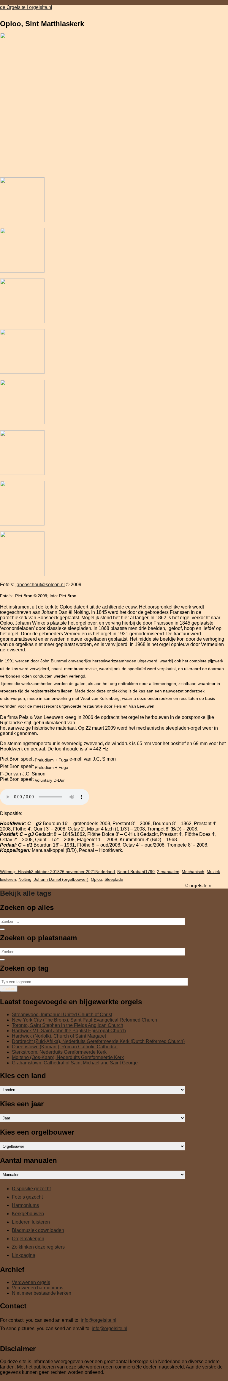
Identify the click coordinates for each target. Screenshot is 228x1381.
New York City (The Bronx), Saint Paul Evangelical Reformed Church (84, 1019)
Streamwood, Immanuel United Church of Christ (62, 1014)
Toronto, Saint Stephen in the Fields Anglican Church (67, 1025)
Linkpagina (23, 1255)
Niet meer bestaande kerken (41, 1293)
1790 (150, 871)
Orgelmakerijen (28, 1238)
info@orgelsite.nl (98, 1320)
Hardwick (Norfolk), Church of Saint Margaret (59, 1036)
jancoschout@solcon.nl (40, 584)
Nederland (105, 871)
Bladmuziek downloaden (38, 1230)
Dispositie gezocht (31, 1188)
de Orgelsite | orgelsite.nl (26, 7)
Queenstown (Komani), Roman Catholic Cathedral (65, 1046)
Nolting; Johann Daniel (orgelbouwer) (53, 879)
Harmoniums (25, 1205)
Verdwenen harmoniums (37, 1287)
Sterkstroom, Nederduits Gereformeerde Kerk (59, 1052)
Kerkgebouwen (28, 1213)
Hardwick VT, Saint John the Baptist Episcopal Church (69, 1030)
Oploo (96, 879)
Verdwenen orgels (31, 1282)
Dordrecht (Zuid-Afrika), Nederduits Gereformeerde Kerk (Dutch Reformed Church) (98, 1041)
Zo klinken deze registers (38, 1246)
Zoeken (8, 988)
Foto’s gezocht (27, 1196)
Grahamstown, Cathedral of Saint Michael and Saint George (75, 1062)
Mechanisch (193, 871)
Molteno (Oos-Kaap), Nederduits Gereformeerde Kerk (68, 1057)
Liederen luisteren (31, 1221)
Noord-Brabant (131, 871)
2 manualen (168, 871)
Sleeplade (113, 879)
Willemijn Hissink (15, 871)
